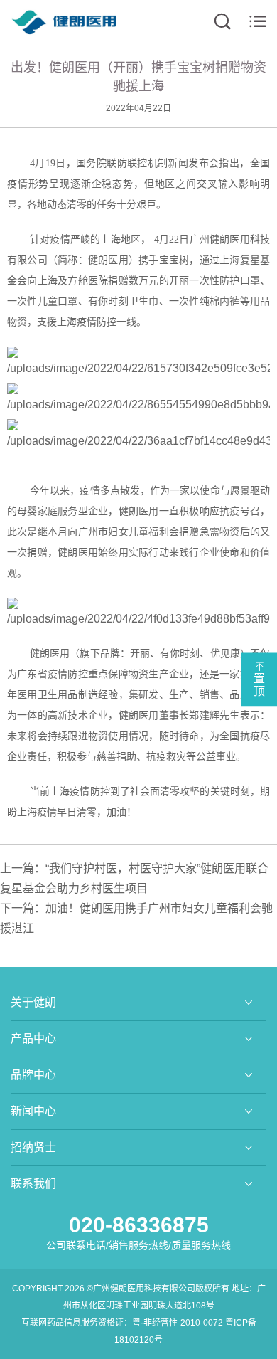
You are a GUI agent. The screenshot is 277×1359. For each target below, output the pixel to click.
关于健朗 (33, 1002)
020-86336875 (139, 1225)
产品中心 (33, 1038)
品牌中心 (33, 1075)
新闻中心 (33, 1111)
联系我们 (33, 1184)
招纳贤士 (33, 1147)
